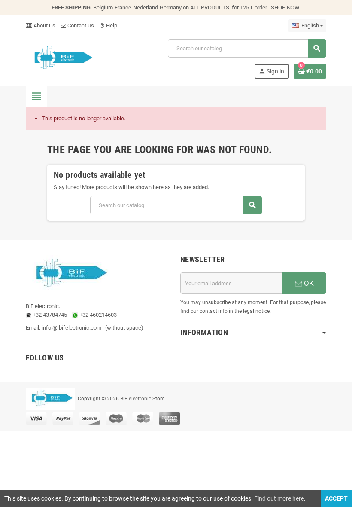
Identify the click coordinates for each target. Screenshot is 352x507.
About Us (43, 25)
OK (308, 283)
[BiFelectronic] (61, 58)
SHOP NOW (285, 7)
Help (108, 25)
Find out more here (279, 498)
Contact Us (80, 25)
